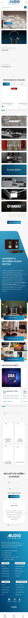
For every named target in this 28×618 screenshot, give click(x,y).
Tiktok (19, 601)
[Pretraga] (25, 7)
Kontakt (3, 584)
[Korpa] (26, 2)
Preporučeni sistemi (19, 566)
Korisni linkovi (20, 563)
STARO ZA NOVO (20, 462)
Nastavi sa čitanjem (7, 401)
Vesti (2, 594)
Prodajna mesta (5, 568)
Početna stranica (5, 576)
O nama (3, 566)
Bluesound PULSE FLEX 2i (7, 103)
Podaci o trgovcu (19, 584)
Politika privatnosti (20, 587)
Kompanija (5, 563)
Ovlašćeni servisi (5, 573)
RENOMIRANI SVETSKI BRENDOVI (8, 440)
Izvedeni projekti (5, 571)
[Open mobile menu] (1, 2)
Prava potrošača (21, 581)
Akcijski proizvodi (19, 571)
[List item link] (14, 551)
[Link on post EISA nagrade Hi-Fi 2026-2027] (11, 377)
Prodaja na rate (4, 592)
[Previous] (3, 19)
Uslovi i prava (19, 589)
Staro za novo (18, 573)
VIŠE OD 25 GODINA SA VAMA (20, 440)
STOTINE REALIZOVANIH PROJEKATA (8, 462)
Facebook (9, 601)
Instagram (15, 601)
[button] (13, 76)
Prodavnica (17, 576)
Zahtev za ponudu (5, 587)
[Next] (24, 19)
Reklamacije (18, 594)
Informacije (6, 581)
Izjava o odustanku (20, 592)
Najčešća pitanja (5, 589)
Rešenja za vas (18, 568)
